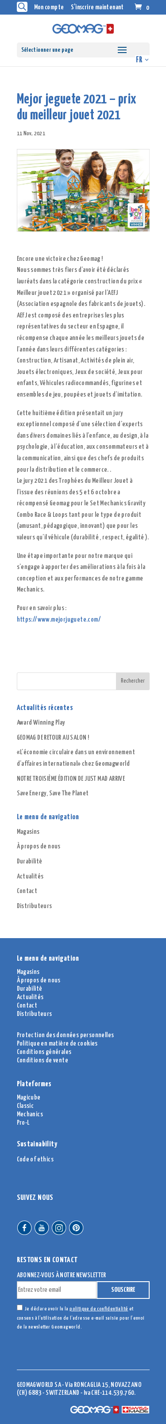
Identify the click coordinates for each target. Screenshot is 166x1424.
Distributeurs (34, 906)
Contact (27, 891)
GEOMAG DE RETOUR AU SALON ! (53, 737)
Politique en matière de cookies (57, 1043)
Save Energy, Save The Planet (53, 793)
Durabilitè (29, 861)
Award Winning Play (41, 722)
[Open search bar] (22, 7)
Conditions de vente (43, 1060)
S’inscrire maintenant (97, 7)
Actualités (30, 876)
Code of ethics (35, 1159)
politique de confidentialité (98, 1308)
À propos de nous (39, 846)
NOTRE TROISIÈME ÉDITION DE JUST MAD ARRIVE (71, 778)
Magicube (29, 1097)
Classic (25, 1106)
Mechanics (30, 1114)
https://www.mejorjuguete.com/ (59, 619)
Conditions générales (44, 1052)
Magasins (28, 831)
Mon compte (49, 7)
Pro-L (23, 1122)
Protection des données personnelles (65, 1035)
